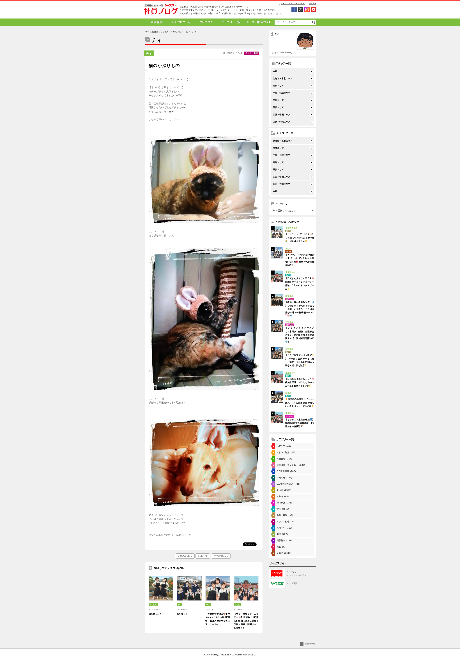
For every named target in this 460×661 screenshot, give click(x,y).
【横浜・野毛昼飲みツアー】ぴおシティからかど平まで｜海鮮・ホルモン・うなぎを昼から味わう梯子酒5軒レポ (299, 307)
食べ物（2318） (284, 490)
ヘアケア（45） (284, 446)
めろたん (153, 605)
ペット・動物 (251, 53)
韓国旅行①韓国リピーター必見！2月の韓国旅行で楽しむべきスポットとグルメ (299, 402)
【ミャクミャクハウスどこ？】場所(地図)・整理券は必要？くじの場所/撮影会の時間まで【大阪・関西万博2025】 (299, 335)
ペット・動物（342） (287, 521)
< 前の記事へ (185, 556)
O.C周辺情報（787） (287, 471)
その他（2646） (284, 553)
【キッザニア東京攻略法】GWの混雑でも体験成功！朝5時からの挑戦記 (299, 423)
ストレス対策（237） (287, 452)
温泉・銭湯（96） (285, 515)
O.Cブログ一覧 (180, 32)
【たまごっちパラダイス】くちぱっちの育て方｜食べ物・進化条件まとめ (299, 237)
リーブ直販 (292, 583)
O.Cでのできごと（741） (289, 484)
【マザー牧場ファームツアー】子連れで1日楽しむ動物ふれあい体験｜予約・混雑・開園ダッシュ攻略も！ (246, 621)
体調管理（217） (285, 458)
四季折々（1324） (286, 540)
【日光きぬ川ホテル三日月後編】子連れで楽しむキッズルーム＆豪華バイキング (299, 382)
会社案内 (312, 3)
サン (208, 605)
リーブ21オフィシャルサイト (293, 3)
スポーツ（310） (285, 528)
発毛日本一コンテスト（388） (291, 465)
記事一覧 (203, 556)
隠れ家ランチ (155, 614)
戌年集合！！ (183, 614)
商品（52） (282, 547)
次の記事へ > (220, 556)
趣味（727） (283, 534)
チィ (149, 53)
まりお (237, 605)
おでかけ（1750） (286, 502)
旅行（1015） (283, 509)
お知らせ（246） (285, 477)
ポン (179, 605)
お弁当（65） (283, 496)
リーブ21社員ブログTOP (157, 32)
